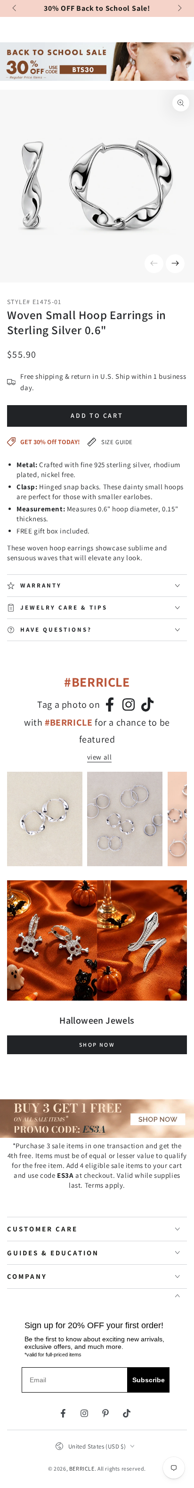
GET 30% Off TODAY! (50, 442)
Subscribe (148, 1380)
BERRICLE (82, 1468)
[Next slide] (179, 8)
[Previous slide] (15, 8)
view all (99, 756)
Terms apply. (105, 1185)
